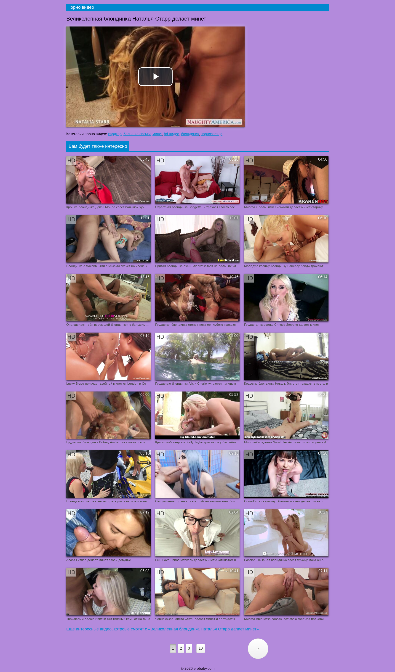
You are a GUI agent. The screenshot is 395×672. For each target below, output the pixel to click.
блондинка (190, 134)
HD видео (171, 134)
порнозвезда (211, 134)
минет (157, 134)
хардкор (115, 134)
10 (201, 648)
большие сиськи (137, 134)
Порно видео (80, 7)
